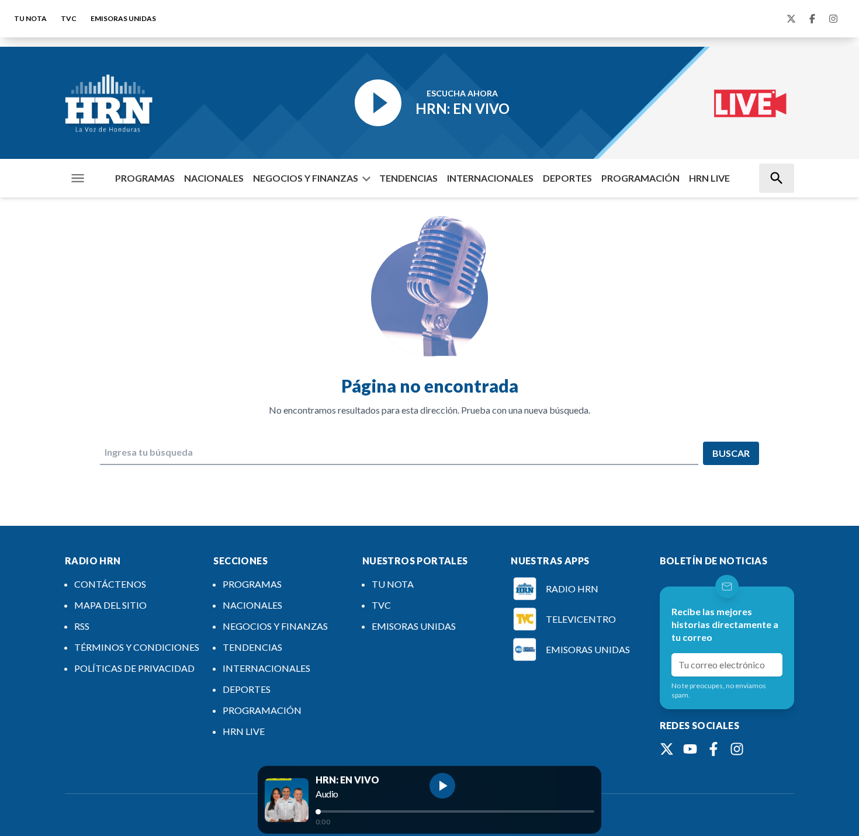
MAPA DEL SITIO (110, 604)
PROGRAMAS (145, 177)
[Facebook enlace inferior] (713, 749)
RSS (81, 626)
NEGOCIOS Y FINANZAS (305, 177)
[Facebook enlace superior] (812, 18)
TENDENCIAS (408, 177)
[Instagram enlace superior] (833, 18)
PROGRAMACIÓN (640, 177)
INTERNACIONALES (490, 177)
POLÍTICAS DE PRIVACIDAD (134, 668)
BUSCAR (731, 453)
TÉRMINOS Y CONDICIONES (136, 647)
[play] (442, 786)
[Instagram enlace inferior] (737, 749)
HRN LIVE (709, 177)
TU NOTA (30, 18)
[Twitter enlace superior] (791, 18)
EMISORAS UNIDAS (123, 18)
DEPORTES (567, 177)
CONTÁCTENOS (110, 583)
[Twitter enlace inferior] (667, 749)
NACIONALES (214, 177)
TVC (69, 18)
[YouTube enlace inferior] (690, 749)
